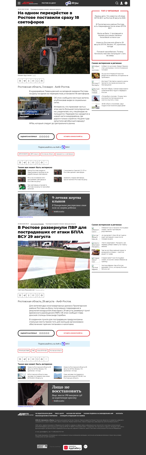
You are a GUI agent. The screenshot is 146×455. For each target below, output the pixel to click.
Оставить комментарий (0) (73, 136)
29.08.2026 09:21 (23, 224)
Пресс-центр (59, 413)
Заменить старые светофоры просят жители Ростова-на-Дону (75, 178)
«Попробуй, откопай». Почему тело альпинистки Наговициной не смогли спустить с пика (114, 98)
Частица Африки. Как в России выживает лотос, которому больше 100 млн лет (114, 267)
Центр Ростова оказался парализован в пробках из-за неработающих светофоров (38, 172)
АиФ (34, 75)
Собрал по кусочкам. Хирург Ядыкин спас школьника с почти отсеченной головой (115, 68)
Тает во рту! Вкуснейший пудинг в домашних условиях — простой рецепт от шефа (114, 252)
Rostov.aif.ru (40, 290)
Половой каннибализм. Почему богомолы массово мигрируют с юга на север (109, 54)
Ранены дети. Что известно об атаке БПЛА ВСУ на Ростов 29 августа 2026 (109, 17)
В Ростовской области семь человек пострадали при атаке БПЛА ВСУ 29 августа (39, 376)
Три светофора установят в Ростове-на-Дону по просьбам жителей (39, 187)
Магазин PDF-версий (73, 413)
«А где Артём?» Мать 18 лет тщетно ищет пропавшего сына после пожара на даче (114, 237)
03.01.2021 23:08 (23, 9)
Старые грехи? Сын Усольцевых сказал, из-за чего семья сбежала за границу (114, 259)
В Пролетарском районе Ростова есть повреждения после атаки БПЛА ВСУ (110, 26)
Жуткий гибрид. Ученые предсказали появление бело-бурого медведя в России (115, 90)
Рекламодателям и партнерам (46, 416)
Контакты (119, 413)
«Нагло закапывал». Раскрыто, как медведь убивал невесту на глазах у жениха (114, 244)
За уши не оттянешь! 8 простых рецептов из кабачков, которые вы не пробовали (115, 75)
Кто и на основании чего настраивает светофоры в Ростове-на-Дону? (37, 179)
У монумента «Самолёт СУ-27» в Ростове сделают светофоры (75, 171)
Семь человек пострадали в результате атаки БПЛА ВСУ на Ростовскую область (75, 376)
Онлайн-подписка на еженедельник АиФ (98, 413)
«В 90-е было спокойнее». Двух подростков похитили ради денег (114, 104)
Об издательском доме (43, 413)
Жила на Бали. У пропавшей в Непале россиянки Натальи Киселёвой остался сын (110, 35)
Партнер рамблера (55, 446)
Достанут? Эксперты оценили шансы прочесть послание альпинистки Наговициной (115, 83)
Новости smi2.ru (25, 217)
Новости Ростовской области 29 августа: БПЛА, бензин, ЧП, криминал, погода (110, 44)
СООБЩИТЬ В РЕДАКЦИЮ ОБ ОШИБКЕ (72, 416)
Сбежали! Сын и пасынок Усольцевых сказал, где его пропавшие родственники (115, 229)
